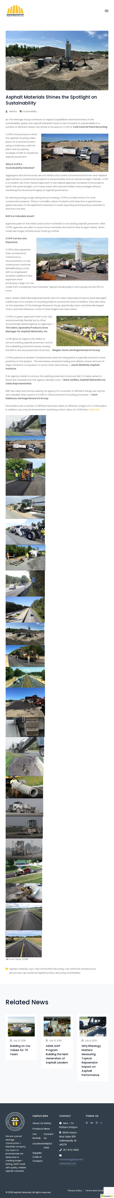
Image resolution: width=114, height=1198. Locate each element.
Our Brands (37, 1136)
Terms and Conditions (96, 1190)
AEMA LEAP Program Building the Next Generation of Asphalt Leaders (57, 1054)
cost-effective (72, 968)
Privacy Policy (75, 1190)
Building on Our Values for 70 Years (20, 1050)
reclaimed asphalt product (41, 972)
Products (38, 1128)
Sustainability (30, 111)
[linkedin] (97, 1122)
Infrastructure (88, 968)
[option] (21, 1037)
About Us (38, 1123)
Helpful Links (48, 1145)
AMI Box (13, 111)
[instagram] (101, 1122)
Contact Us (48, 1136)
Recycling (61, 972)
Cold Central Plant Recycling (49, 968)
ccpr (30, 968)
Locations (38, 1143)
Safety (47, 1123)
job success (15, 972)
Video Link (93, 409)
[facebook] (87, 1122)
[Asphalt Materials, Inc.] (15, 10)
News (47, 1128)
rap (24, 972)
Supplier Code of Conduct (38, 1157)
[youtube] (92, 1122)
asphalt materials (18, 968)
